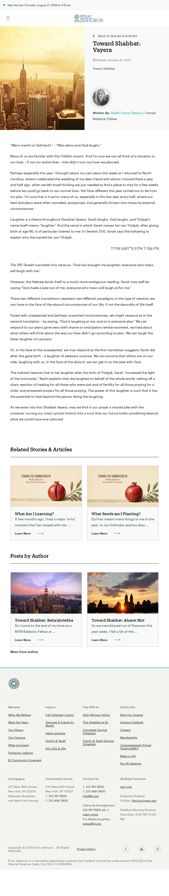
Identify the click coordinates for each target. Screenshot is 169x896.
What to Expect (18, 745)
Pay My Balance (130, 763)
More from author (24, 652)
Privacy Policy (86, 849)
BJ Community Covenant (24, 760)
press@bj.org (92, 823)
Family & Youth (56, 741)
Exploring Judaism (20, 752)
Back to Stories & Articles (117, 36)
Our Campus (16, 737)
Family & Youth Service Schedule (98, 742)
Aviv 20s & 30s (56, 748)
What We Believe (19, 715)
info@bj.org (91, 796)
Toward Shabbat (104, 68)
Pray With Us (91, 707)
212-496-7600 (58, 800)
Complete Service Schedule (95, 731)
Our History (15, 730)
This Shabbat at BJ (95, 722)
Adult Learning (55, 733)
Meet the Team (18, 722)
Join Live (126, 786)
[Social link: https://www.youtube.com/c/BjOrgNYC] (142, 849)
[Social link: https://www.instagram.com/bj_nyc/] (158, 849)
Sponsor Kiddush (131, 722)
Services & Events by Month (60, 724)
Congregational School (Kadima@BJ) (135, 746)
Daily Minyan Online (96, 715)
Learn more (90, 814)
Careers (125, 730)
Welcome (14, 707)
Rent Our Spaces (131, 715)
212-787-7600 (58, 796)
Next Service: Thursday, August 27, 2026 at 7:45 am (39, 5)
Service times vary (144, 800)
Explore (50, 707)
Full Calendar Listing (60, 715)
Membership (128, 737)
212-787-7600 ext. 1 (96, 810)
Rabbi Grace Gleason (127, 113)
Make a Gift (128, 756)
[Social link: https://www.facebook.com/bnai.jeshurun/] (126, 849)
